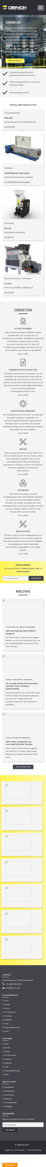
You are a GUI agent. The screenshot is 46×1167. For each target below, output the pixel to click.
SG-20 (7, 228)
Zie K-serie (9, 292)
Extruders (8, 168)
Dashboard (9, 1087)
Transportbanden (12, 113)
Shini (6, 1001)
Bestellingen (9, 1091)
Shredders (26, 278)
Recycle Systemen (12, 278)
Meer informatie (15, 61)
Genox (7, 1008)
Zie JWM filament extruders (17, 182)
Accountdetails (11, 1102)
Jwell (6, 1023)
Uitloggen (9, 1106)
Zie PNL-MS (9, 126)
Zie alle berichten (23, 767)
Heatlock (8, 1016)
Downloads (9, 1095)
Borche (7, 1004)
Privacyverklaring (34, 1150)
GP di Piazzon (10, 1012)
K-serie (8, 283)
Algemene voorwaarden (15, 1150)
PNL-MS (8, 117)
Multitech (8, 1020)
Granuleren (9, 223)
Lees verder (23, 353)
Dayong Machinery (12, 1027)
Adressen (8, 1099)
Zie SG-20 (9, 237)
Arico (7, 1031)
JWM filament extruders (17, 173)
